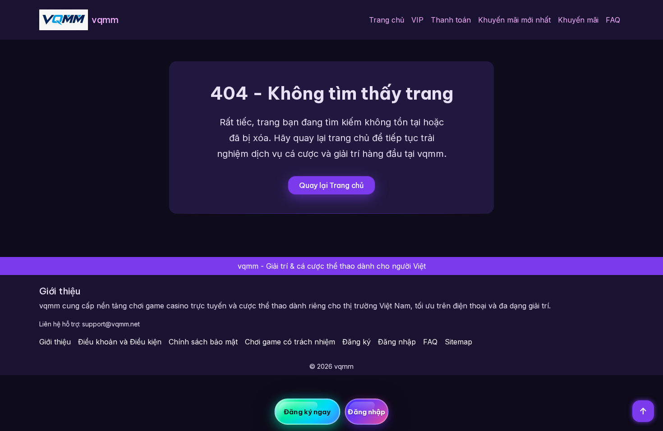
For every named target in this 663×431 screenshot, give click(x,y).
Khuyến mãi (578, 19)
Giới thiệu (55, 341)
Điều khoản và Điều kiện (119, 341)
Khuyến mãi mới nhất (514, 19)
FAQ (613, 19)
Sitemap (458, 341)
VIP (417, 19)
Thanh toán (451, 19)
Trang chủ (386, 19)
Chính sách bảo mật (203, 341)
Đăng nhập (397, 341)
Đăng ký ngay (307, 412)
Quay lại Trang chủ (331, 185)
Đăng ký (356, 341)
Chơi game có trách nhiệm (290, 341)
